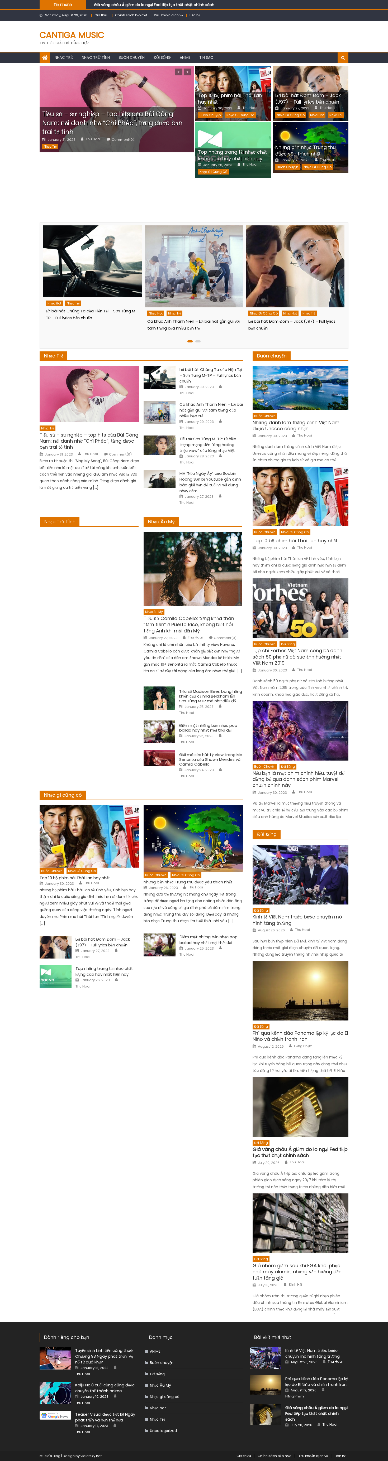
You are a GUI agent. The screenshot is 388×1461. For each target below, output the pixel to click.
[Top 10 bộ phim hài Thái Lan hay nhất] (89, 836)
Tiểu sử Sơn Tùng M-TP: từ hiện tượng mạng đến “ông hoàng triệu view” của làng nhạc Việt (207, 444)
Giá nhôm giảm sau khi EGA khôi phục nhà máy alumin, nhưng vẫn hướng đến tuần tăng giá (297, 1271)
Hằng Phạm (303, 1046)
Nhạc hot (317, 115)
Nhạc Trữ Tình (59, 521)
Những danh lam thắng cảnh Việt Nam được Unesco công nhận (296, 425)
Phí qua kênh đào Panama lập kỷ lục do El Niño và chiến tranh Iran (300, 1036)
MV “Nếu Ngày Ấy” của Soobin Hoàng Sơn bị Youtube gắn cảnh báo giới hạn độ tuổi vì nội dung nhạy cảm (210, 482)
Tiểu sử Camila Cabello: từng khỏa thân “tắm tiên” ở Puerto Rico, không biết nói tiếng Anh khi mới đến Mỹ (189, 624)
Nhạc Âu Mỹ (161, 521)
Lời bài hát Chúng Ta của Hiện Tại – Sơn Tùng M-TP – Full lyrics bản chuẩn (210, 375)
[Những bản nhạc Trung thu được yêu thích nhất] (193, 838)
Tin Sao (206, 57)
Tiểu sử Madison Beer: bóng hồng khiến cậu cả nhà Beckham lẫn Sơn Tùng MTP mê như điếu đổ (210, 696)
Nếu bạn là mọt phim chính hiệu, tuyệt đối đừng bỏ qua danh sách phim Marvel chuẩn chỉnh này (299, 779)
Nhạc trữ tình (96, 57)
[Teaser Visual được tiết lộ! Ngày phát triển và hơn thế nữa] (55, 1415)
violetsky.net (91, 1455)
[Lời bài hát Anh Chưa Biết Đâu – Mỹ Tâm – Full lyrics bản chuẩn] (294, 266)
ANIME (185, 57)
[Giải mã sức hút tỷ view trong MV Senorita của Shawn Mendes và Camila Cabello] (159, 758)
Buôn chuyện (132, 57)
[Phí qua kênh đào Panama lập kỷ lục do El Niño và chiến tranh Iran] (300, 991)
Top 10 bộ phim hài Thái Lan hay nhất (75, 878)
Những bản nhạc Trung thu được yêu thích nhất (305, 150)
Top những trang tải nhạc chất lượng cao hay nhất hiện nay (232, 155)
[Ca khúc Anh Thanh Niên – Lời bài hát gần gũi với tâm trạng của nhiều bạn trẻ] (92, 266)
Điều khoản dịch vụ (168, 15)
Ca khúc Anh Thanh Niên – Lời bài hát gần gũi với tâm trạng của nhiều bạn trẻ (211, 410)
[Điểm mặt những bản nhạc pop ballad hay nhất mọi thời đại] (159, 731)
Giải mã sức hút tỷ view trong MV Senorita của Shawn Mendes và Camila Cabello (210, 759)
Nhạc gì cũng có (240, 115)
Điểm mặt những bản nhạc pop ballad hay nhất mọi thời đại (208, 728)
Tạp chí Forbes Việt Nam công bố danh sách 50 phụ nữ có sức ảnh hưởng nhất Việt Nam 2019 (297, 656)
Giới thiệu (101, 15)
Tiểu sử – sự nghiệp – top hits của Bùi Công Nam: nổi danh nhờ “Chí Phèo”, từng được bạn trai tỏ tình (112, 123)
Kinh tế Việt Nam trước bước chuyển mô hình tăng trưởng (297, 920)
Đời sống (162, 57)
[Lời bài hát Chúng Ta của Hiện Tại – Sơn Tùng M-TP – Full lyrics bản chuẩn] (160, 377)
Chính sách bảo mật (131, 15)
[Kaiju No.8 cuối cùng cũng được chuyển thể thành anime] (55, 1393)
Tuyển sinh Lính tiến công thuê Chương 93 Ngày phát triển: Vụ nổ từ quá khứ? (104, 1356)
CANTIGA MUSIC (72, 35)
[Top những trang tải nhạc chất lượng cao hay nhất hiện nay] (56, 976)
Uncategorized (163, 1430)
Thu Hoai (93, 139)
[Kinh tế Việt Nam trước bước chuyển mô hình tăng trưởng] (300, 874)
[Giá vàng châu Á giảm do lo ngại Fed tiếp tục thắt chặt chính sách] (300, 1107)
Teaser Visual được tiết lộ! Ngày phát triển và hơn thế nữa (105, 1417)
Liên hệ (195, 15)
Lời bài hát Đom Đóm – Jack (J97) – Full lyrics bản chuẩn (308, 98)
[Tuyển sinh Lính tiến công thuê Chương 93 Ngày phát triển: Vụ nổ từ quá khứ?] (55, 1358)
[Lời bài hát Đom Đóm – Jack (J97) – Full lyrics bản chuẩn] (193, 266)
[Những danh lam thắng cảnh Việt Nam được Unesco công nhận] (300, 388)
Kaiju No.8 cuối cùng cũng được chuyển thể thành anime (105, 1388)
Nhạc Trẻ (64, 57)
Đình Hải (295, 1284)
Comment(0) (123, 139)
